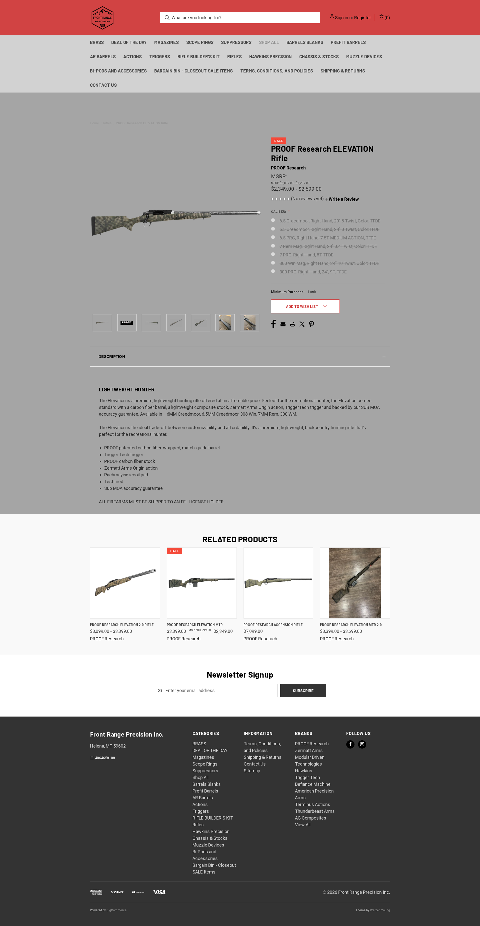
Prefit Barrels (348, 42)
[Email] (283, 324)
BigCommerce (116, 910)
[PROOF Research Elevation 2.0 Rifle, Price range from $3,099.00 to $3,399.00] (125, 583)
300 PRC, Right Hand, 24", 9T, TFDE (313, 271)
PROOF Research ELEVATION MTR (195, 625)
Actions (132, 56)
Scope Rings (200, 42)
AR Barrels (103, 56)
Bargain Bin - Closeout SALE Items (193, 70)
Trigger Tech (307, 777)
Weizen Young (380, 910)
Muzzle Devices (364, 56)
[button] (342, 199)
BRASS (97, 42)
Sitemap (252, 770)
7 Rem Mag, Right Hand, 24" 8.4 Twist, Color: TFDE (328, 246)
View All (302, 824)
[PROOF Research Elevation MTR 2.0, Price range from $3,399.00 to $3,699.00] (355, 583)
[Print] (292, 324)
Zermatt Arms (309, 750)
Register (362, 17)
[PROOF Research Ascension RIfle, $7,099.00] (278, 583)
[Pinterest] (311, 324)
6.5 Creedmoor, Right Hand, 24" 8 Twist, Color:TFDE (330, 229)
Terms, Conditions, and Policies (276, 70)
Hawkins (303, 770)
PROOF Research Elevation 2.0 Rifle (122, 625)
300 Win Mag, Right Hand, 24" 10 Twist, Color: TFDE (329, 263)
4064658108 (105, 758)
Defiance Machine (312, 784)
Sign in (341, 17)
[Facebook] (273, 324)
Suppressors (236, 42)
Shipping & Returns (342, 70)
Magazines (166, 42)
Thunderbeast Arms (315, 811)
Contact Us (103, 85)
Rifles (234, 56)
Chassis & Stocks (319, 56)
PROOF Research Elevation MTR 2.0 (351, 625)
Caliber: (279, 211)
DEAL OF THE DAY (129, 42)
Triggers (159, 56)
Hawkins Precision (270, 56)
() (387, 17)
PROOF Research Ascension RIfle (273, 625)
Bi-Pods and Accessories (118, 70)
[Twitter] (302, 324)
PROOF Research (312, 743)
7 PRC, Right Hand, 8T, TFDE (307, 254)
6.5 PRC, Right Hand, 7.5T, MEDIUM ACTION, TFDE (328, 237)
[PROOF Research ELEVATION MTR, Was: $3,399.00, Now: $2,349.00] (202, 583)
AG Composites (310, 818)
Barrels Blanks (304, 42)
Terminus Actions (312, 804)
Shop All (269, 42)
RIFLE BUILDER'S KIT (199, 56)
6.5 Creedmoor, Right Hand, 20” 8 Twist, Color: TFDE (330, 220)
